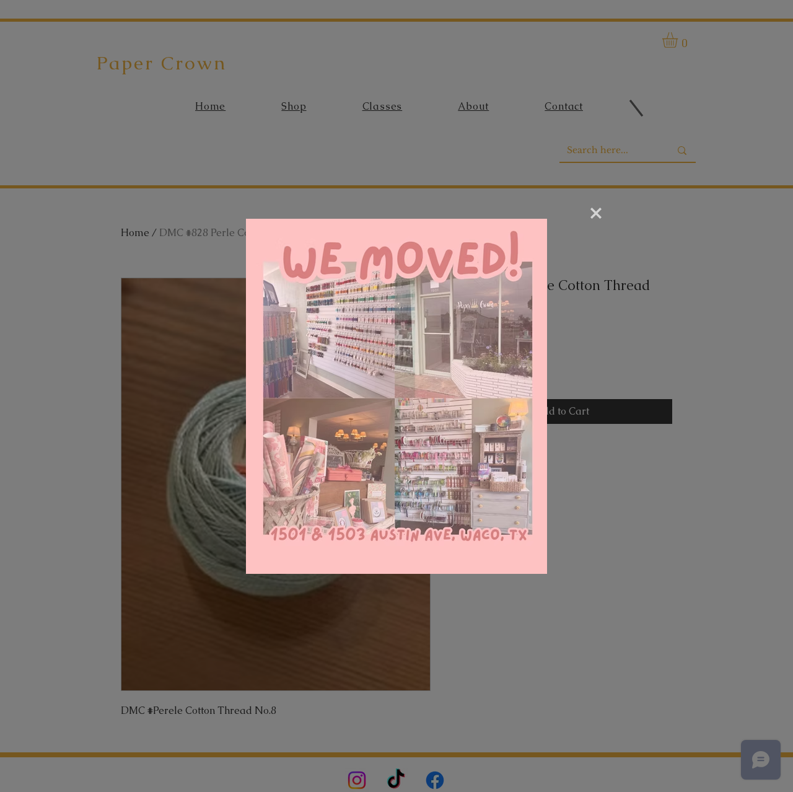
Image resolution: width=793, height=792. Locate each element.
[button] (596, 213)
